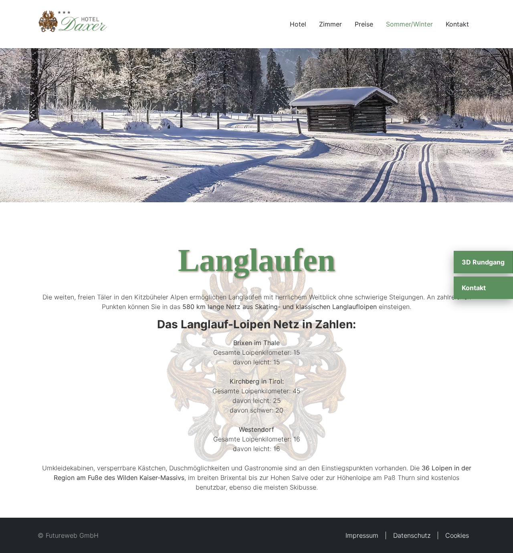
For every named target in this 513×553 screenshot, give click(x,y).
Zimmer (330, 24)
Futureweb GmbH (72, 535)
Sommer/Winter (409, 24)
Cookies (457, 535)
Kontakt (457, 24)
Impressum (361, 535)
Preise (364, 24)
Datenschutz (411, 535)
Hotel (298, 24)
